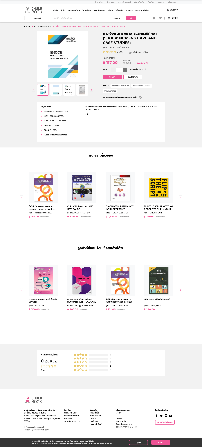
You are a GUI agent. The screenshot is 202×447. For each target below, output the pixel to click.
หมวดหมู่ (37, 18)
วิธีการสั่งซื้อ (94, 413)
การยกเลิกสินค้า (96, 424)
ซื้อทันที (112, 77)
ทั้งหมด (117, 18)
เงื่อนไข (118, 413)
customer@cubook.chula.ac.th (36, 429)
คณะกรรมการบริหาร (71, 416)
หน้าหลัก (27, 26)
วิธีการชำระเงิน (95, 416)
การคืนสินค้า (94, 421)
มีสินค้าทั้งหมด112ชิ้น (138, 70)
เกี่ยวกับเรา (68, 410)
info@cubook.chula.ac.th (34, 427)
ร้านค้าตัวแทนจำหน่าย (72, 421)
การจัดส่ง (93, 418)
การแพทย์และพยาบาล (120, 86)
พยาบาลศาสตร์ (110, 91)
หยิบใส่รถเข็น (133, 77)
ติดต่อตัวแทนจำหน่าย (124, 424)
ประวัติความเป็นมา (70, 413)
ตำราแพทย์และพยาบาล (142, 86)
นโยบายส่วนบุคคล (123, 410)
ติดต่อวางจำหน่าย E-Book (126, 427)
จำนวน (105, 70)
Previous (33, 90)
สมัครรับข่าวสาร (166, 422)
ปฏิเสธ (138, 442)
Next (91, 90)
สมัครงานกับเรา (122, 421)
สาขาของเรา (68, 418)
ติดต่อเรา (119, 418)
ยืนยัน (160, 442)
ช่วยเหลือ (93, 410)
